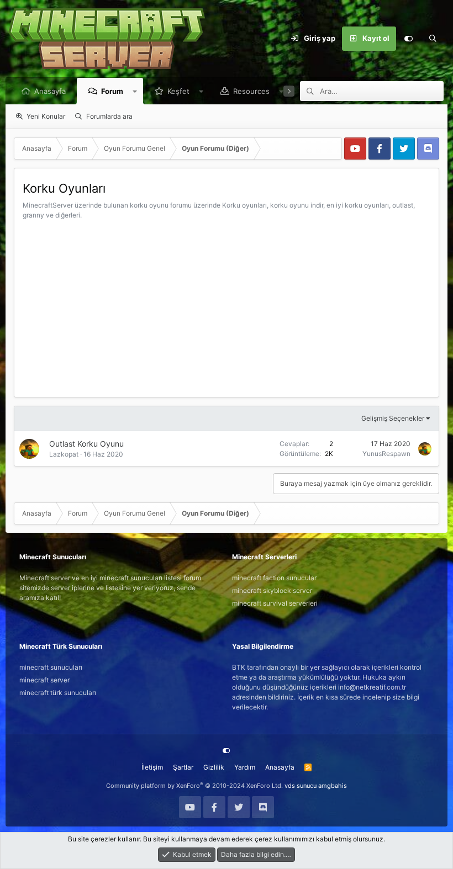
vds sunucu (301, 785)
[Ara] (432, 39)
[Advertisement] (226, 303)
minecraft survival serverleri (275, 603)
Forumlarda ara (109, 116)
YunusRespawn (386, 453)
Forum (112, 91)
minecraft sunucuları (50, 667)
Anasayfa (50, 91)
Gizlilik (213, 767)
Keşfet (178, 91)
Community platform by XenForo (194, 785)
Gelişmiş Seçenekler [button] (392, 418)
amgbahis (332, 785)
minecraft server (44, 680)
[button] (135, 91)
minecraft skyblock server (272, 590)
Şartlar (183, 767)
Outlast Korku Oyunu (86, 443)
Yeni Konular (46, 116)
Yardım (244, 767)
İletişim (152, 767)
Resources (251, 91)
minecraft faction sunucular (274, 578)
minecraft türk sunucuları (57, 692)
